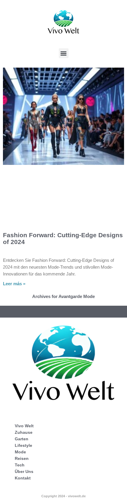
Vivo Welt (24, 425)
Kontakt (23, 478)
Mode (20, 452)
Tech (20, 465)
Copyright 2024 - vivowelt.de (63, 496)
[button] (64, 53)
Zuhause (23, 432)
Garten (21, 438)
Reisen (22, 458)
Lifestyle (23, 445)
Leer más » (14, 283)
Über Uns (24, 471)
